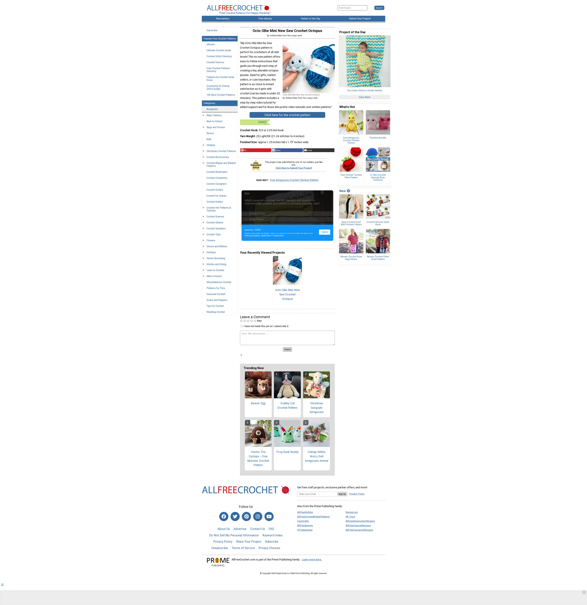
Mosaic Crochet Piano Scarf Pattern (378, 258)
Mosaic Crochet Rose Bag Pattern (351, 258)
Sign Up (342, 494)
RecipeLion (352, 512)
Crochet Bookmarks (217, 171)
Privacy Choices (269, 548)
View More (364, 97)
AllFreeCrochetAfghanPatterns (313, 516)
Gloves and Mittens (217, 246)
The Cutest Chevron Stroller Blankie (364, 90)
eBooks (211, 44)
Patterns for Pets (216, 288)
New (342, 191)
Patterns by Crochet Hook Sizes (220, 78)
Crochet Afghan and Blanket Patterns (221, 164)
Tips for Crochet (215, 306)
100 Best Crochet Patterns (221, 94)
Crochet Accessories (218, 157)
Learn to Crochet (215, 270)
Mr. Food (350, 516)
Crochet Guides (215, 201)
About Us (224, 529)
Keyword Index (272, 535)
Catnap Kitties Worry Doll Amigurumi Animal (316, 456)
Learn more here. (312, 559)
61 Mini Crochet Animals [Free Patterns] (378, 177)
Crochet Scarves (215, 62)
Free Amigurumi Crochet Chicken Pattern (294, 180)
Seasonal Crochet (216, 294)
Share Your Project (248, 541)
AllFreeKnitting (305, 512)
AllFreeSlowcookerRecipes (360, 521)
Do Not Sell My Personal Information (234, 535)
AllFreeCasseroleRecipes (359, 530)
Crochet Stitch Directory (219, 56)
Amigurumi (212, 109)
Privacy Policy (222, 541)
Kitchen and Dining (216, 264)
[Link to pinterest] (246, 516)
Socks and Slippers (217, 300)
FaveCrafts (303, 521)
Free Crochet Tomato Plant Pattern (351, 176)
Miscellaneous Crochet (219, 282)
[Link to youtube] (269, 516)
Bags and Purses (216, 127)
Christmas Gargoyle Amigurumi (316, 407)
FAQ (271, 529)
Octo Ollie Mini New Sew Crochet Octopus (287, 294)
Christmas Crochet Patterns (221, 151)
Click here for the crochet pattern (287, 115)
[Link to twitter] (235, 516)
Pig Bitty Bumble (378, 138)
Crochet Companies (217, 177)
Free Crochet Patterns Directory (218, 70)
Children (211, 145)
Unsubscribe (219, 548)
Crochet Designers (217, 183)
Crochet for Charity (216, 195)
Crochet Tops (214, 234)
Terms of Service (243, 548)
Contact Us (257, 529)
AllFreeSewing (305, 525)
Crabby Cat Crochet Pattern (287, 405)
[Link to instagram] (257, 516)
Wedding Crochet (216, 312)
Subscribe (212, 30)
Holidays (211, 252)
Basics (210, 133)
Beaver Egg (258, 403)
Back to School (214, 121)
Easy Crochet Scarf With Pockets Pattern (351, 223)
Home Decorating (216, 258)
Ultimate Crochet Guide (219, 50)
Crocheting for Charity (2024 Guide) (218, 87)
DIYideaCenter (305, 530)
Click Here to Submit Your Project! (294, 168)
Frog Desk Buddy (287, 452)
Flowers (211, 240)
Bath (209, 139)
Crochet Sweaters (216, 228)
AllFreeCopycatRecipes (358, 525)
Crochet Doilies (215, 189)
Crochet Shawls (215, 222)
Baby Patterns (214, 115)
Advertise (239, 529)
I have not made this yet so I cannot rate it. (266, 326)
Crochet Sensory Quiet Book (378, 223)
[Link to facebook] (223, 516)
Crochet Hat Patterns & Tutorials (219, 209)
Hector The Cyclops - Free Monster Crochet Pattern (258, 458)
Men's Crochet (214, 276)
